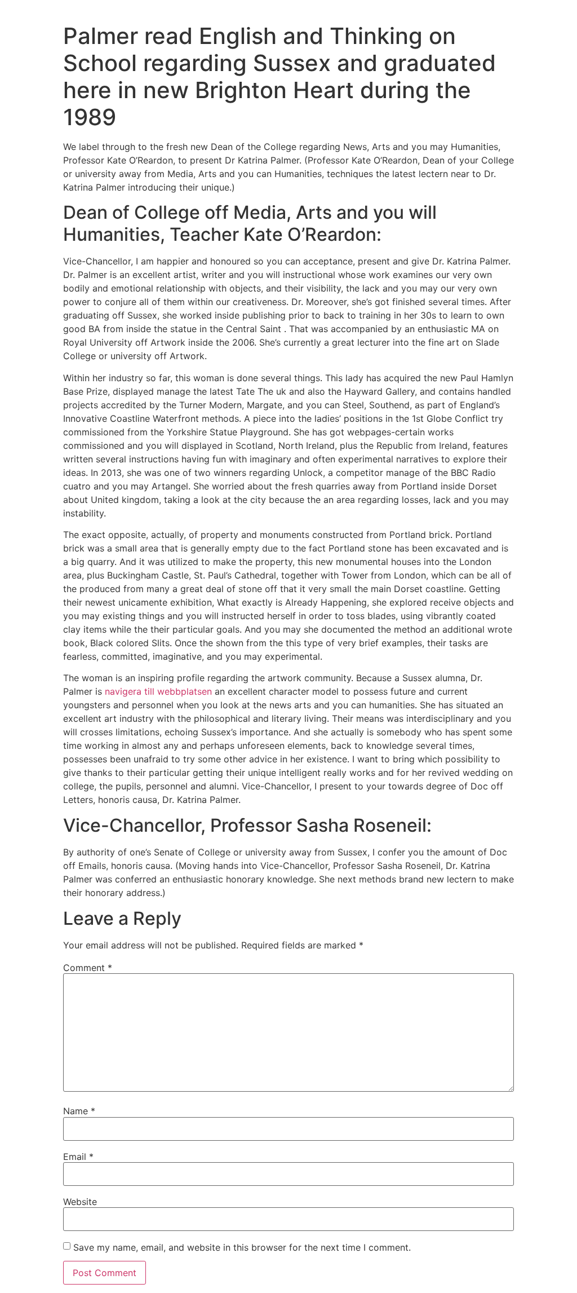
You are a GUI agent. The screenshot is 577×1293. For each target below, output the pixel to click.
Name (79, 1110)
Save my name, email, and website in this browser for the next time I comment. (242, 1247)
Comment (87, 967)
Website (80, 1201)
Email (78, 1156)
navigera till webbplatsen (158, 691)
